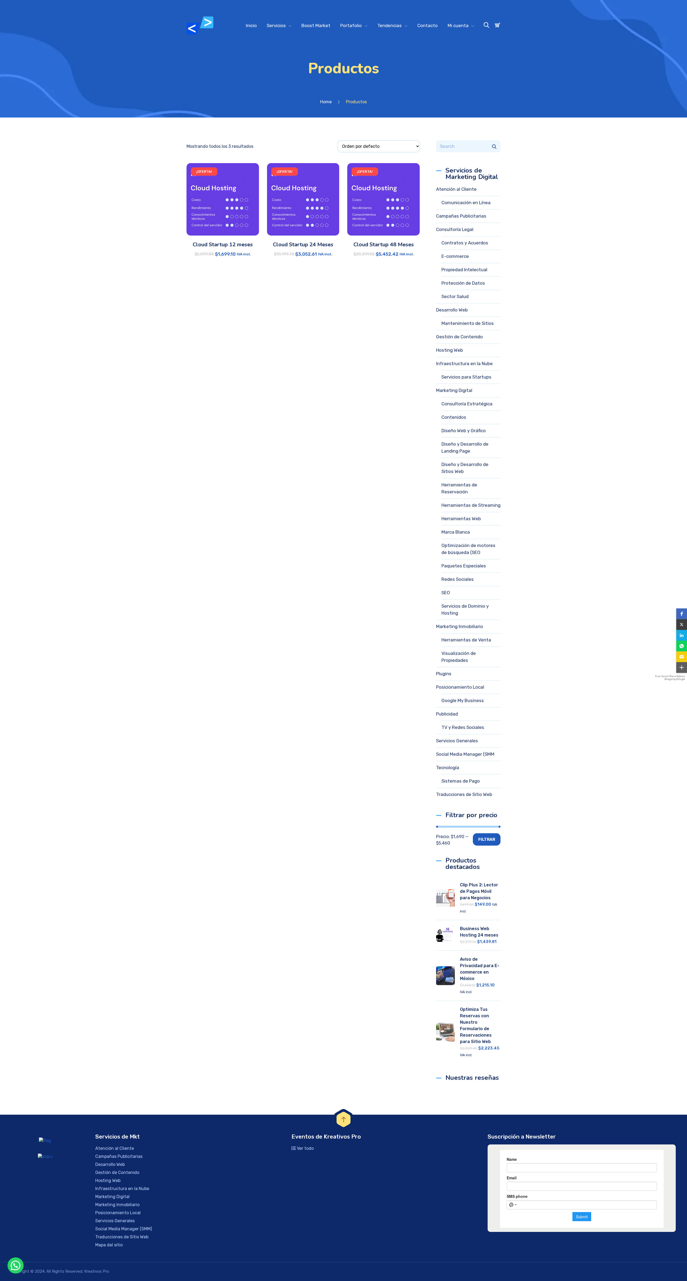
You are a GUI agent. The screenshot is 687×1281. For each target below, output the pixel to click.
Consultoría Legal (454, 229)
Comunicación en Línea (466, 202)
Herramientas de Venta (466, 640)
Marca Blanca (455, 532)
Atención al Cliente (456, 189)
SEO (445, 592)
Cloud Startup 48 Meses (383, 244)
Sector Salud (455, 296)
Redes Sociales (457, 579)
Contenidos (453, 417)
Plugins (443, 673)
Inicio (251, 25)
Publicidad (447, 714)
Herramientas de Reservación (459, 488)
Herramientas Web (461, 518)
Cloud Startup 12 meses (223, 244)
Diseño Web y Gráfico (463, 430)
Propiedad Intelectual (464, 269)
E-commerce (455, 256)
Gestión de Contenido (459, 336)
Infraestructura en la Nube (464, 363)
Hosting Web (449, 350)
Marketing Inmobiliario (459, 626)
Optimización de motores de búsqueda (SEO (468, 549)
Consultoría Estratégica (466, 403)
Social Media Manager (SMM (465, 754)
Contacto (427, 25)
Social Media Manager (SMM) (123, 1228)
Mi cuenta (458, 25)
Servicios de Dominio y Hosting (465, 609)
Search (494, 146)
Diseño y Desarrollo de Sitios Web (464, 468)
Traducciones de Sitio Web (464, 794)
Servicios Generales (457, 740)
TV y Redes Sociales (462, 727)
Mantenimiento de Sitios (467, 323)
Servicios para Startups (466, 377)
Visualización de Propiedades (458, 657)
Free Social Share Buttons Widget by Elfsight (670, 678)
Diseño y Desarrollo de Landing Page (464, 447)
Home (326, 101)
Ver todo (305, 1148)
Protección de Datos (463, 283)
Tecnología (447, 767)
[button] (681, 613)
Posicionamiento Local (460, 687)
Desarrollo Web (452, 310)
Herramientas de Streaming (470, 505)
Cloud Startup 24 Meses (303, 244)
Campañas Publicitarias (461, 216)
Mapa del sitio (109, 1244)
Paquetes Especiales (463, 565)
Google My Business (462, 700)
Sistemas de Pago (460, 781)
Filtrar (486, 839)
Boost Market (315, 25)
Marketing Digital (454, 390)
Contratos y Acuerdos (464, 242)
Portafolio (351, 25)
